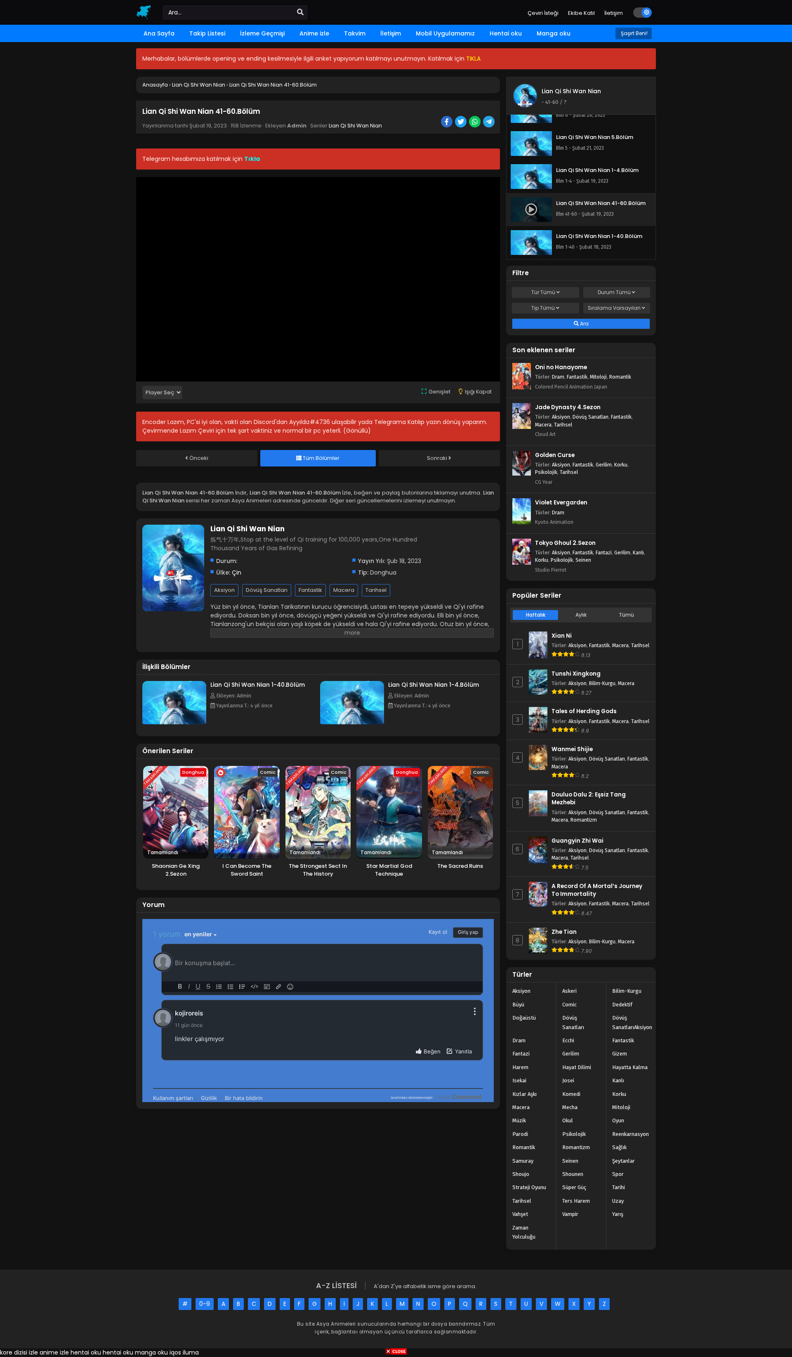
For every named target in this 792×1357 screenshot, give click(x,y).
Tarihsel (376, 590)
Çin (236, 572)
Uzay (618, 1201)
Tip (543, 307)
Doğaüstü (524, 1018)
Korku (620, 465)
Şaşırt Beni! (634, 33)
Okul (567, 1120)
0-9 (204, 1304)
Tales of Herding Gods (584, 711)
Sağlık (619, 1147)
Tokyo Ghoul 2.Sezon (565, 543)
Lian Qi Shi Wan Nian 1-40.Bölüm (257, 685)
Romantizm (583, 820)
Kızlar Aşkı (524, 1094)
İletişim (613, 13)
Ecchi (568, 1040)
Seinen (583, 560)
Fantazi (604, 552)
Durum (614, 292)
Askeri (569, 991)
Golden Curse (555, 455)
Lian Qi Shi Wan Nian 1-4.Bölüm (433, 685)
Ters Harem (576, 1201)
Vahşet (520, 1214)
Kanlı (638, 552)
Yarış (617, 1214)
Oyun (618, 1120)
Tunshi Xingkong (576, 674)
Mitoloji (598, 377)
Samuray (522, 1161)
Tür (543, 292)
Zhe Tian (564, 932)
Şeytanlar (623, 1161)
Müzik (519, 1120)
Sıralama (614, 307)
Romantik (620, 377)
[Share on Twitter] (461, 122)
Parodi (520, 1134)
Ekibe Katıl (581, 13)
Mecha (570, 1107)
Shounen (572, 1174)
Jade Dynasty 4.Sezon (568, 407)
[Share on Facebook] (447, 122)
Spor (618, 1174)
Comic (569, 1004)
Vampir (570, 1214)
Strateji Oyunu (529, 1187)
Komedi (571, 1094)
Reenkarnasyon (630, 1134)
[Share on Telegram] (489, 122)
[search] (300, 12)
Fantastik (310, 590)
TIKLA (473, 58)
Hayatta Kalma (630, 1067)
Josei (568, 1080)
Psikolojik (546, 472)
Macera (343, 590)
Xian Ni (562, 636)
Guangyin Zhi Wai (577, 841)
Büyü (518, 1004)
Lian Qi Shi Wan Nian (355, 126)
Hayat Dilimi (576, 1067)
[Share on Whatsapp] (475, 122)
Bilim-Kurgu (602, 683)
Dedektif (622, 1004)
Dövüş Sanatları (267, 590)
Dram (558, 377)
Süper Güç (574, 1187)
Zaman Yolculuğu (523, 1232)
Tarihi (618, 1187)
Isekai (519, 1080)
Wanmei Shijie (572, 749)
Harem (520, 1067)
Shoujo (520, 1174)
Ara (584, 323)
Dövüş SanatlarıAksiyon (632, 1022)
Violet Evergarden (561, 503)
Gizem (619, 1054)
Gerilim (604, 465)
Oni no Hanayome (561, 367)
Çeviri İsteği (543, 13)
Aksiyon (224, 590)
